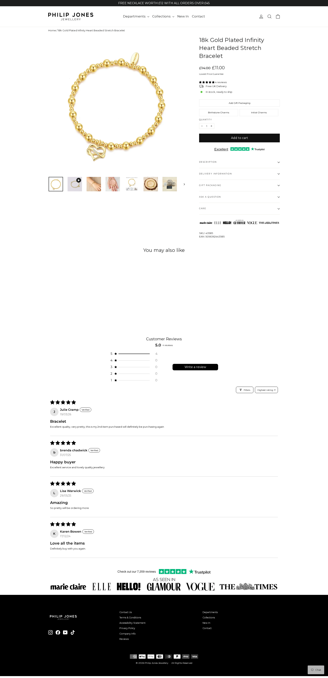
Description (208, 162)
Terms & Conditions (130, 617)
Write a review (195, 367)
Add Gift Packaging (239, 103)
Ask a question (210, 197)
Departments (134, 16)
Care (202, 208)
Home (52, 30)
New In (183, 16)
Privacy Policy (127, 628)
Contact (198, 16)
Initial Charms (259, 112)
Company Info (127, 633)
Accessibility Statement (132, 622)
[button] (207, 82)
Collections (161, 16)
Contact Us (125, 612)
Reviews (124, 639)
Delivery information (215, 174)
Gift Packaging (210, 185)
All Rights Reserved (181, 662)
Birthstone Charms (218, 112)
